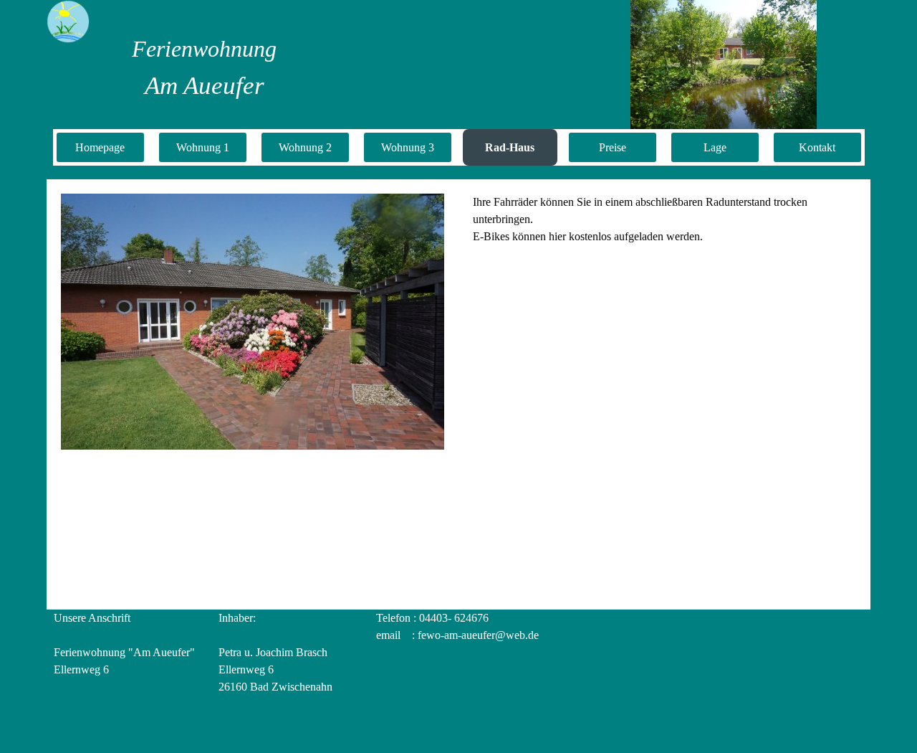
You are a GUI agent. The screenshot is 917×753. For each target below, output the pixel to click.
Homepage (100, 147)
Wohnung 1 (202, 147)
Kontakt (817, 147)
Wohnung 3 (407, 147)
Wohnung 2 (305, 147)
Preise (612, 147)
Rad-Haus (509, 147)
